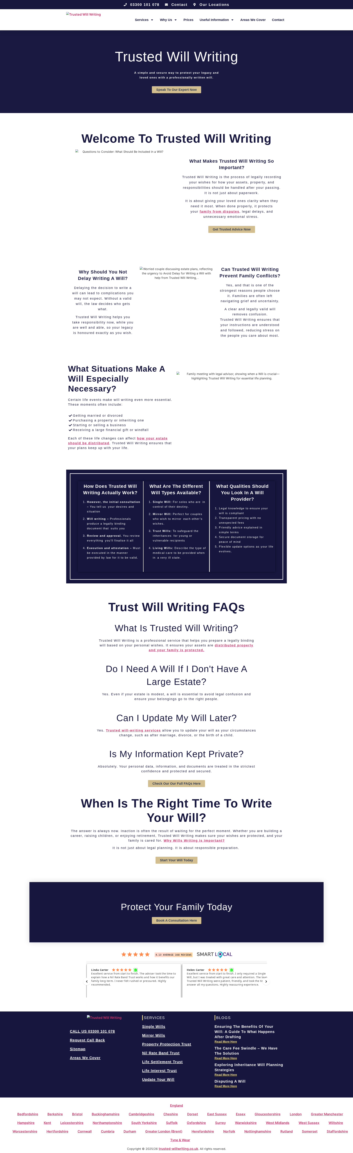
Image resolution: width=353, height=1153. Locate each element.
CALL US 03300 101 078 (92, 1031)
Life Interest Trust (159, 1071)
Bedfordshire (27, 1114)
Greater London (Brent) (163, 1131)
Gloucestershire (268, 1114)
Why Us (166, 20)
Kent (47, 1123)
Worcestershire (25, 1131)
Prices (188, 20)
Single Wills (153, 1027)
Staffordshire (337, 1131)
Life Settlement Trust (162, 1062)
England (176, 1105)
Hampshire (26, 1123)
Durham (130, 1131)
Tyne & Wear (180, 1140)
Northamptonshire (107, 1123)
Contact (278, 20)
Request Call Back (87, 1040)
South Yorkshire (144, 1123)
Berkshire (55, 1114)
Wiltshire (336, 1123)
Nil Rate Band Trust (161, 1053)
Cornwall (85, 1131)
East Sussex (217, 1114)
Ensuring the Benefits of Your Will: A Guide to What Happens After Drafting (245, 1032)
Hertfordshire (57, 1131)
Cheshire (170, 1114)
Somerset (310, 1131)
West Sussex (309, 1123)
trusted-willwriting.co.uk (178, 1149)
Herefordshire (203, 1131)
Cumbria (107, 1131)
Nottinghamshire (257, 1131)
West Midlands (277, 1123)
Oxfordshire (196, 1123)
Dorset (192, 1114)
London (296, 1114)
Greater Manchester (327, 1114)
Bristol (77, 1114)
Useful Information (214, 20)
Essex (240, 1114)
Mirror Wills (153, 1035)
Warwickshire (246, 1123)
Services (142, 20)
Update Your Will (158, 1079)
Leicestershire (71, 1123)
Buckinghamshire (106, 1114)
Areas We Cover (253, 20)
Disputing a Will (230, 1081)
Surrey (220, 1123)
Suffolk (172, 1123)
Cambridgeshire (141, 1114)
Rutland (286, 1131)
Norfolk (229, 1131)
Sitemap (77, 1049)
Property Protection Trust (166, 1044)
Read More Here (226, 1041)
